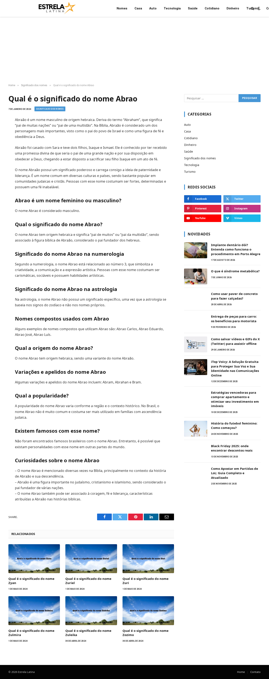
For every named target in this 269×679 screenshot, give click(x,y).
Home (241, 672)
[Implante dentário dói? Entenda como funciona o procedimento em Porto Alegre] (195, 250)
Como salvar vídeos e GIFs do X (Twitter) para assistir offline (235, 341)
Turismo (252, 8)
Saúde (193, 8)
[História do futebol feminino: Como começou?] (195, 429)
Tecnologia (172, 8)
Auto (153, 8)
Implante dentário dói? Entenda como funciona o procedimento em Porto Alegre (235, 249)
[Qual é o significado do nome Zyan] (34, 558)
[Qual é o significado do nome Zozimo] (148, 610)
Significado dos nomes (50, 109)
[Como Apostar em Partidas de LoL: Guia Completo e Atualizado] (195, 474)
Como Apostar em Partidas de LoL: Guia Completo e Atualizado (234, 473)
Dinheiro (233, 8)
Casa (138, 8)
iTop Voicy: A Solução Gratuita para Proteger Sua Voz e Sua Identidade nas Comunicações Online (235, 368)
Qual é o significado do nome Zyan (31, 580)
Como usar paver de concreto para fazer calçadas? (234, 296)
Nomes (122, 8)
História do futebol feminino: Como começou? (234, 425)
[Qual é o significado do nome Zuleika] (91, 610)
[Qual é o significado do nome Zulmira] (34, 610)
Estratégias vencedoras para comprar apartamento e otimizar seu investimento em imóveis (235, 399)
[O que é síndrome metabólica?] (195, 276)
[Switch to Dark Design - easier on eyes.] (258, 8)
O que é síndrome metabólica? (235, 271)
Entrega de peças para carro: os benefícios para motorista (234, 318)
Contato (255, 672)
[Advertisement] (134, 50)
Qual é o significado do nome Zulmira (31, 632)
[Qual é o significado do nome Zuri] (148, 558)
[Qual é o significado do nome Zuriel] (91, 558)
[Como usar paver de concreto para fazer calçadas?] (195, 299)
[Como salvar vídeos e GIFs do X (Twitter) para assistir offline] (195, 344)
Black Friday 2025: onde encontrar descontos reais (231, 448)
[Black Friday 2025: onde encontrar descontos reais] (195, 451)
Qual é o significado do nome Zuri (146, 580)
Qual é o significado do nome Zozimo (146, 632)
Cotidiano (212, 8)
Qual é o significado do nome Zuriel (88, 580)
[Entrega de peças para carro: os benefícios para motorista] (195, 322)
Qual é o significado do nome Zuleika (88, 632)
